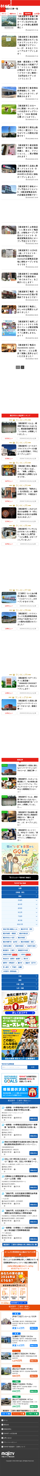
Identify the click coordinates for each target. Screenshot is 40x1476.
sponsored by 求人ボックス (20, 1103)
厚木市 (26, 959)
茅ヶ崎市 (6, 967)
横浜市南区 (21, 937)
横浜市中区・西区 (26, 929)
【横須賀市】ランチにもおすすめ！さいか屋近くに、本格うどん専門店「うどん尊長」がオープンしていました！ (27, 534)
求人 (20, 13)
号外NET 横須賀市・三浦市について (14, 1447)
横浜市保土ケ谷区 (9, 937)
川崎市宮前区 (19, 946)
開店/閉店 (28, 13)
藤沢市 (20, 963)
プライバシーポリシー (10, 1442)
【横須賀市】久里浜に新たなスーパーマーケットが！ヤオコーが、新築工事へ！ (27, 767)
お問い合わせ (8, 1438)
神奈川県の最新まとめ (10, 929)
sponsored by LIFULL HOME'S (20, 1309)
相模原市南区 (10, 954)
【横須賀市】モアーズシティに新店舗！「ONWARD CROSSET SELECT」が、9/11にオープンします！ (27, 683)
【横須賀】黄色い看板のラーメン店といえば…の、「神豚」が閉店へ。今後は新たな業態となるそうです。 (27, 471)
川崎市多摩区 (7, 946)
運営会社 (6, 1424)
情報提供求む (8, 1429)
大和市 (25, 954)
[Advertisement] (20, 211)
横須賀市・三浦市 (9, 950)
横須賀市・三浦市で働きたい (19, 1100)
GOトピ (4, 13)
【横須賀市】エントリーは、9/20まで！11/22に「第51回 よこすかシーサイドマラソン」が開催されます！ (27, 835)
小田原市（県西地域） (10, 971)
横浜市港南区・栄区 (27, 942)
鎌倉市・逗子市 (31, 963)
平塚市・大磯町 (17, 967)
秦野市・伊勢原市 (9, 963)
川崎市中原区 (31, 946)
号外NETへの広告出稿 (10, 1433)
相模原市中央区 (23, 950)
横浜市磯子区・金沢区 (10, 942)
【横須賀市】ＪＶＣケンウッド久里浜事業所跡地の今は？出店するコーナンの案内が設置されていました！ (27, 619)
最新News (13, 13)
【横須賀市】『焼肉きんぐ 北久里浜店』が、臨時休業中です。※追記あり (27, 491)
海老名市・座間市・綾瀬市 (11, 959)
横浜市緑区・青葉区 (9, 933)
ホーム (6, 1420)
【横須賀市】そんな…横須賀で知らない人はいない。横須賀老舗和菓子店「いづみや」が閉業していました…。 (27, 428)
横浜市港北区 (23, 933)
